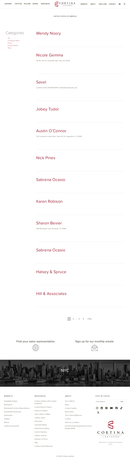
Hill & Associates (51, 293)
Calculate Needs (41, 425)
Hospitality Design (10, 401)
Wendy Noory (48, 33)
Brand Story (69, 412)
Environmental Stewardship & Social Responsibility (78, 427)
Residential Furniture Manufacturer (17, 408)
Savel (41, 82)
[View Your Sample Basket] (120, 4)
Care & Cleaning (41, 432)
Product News (13, 45)
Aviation (7, 419)
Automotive (8, 415)
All (9, 38)
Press (10, 43)
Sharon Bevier (49, 223)
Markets (84, 4)
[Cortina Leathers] (65, 4)
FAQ (36, 443)
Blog (9, 48)
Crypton (18, 4)
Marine (6, 422)
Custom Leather (71, 408)
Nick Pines (45, 157)
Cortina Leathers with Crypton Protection (46, 402)
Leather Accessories (11, 426)
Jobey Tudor (47, 109)
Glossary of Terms (41, 439)
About (93, 4)
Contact (112, 4)
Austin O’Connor (51, 130)
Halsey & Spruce (51, 271)
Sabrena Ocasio (50, 179)
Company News (14, 41)
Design (35, 4)
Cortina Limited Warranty (44, 446)
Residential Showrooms (12, 412)
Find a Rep (103, 4)
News (67, 405)
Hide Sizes (38, 421)
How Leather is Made (42, 414)
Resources (45, 4)
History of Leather (41, 411)
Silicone (27, 4)
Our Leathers (70, 401)
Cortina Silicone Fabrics (43, 407)
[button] (35, 345)
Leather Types (40, 418)
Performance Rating (42, 428)
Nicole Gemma (49, 55)
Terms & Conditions (72, 422)
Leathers (8, 4)
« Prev (89, 319)
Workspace (8, 405)
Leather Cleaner (41, 436)
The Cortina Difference (73, 415)
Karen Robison (49, 201)
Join (121, 402)
